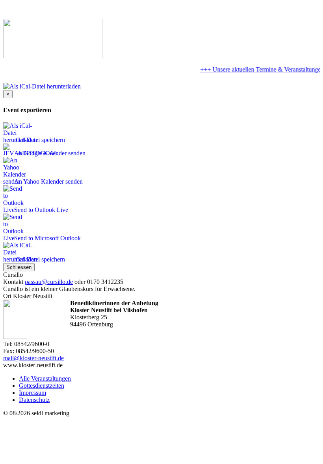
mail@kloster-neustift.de (33, 358)
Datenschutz (34, 399)
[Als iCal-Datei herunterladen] (42, 84)
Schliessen (19, 267)
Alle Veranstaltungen (45, 378)
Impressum (32, 392)
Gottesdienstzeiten (41, 385)
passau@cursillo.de (49, 281)
